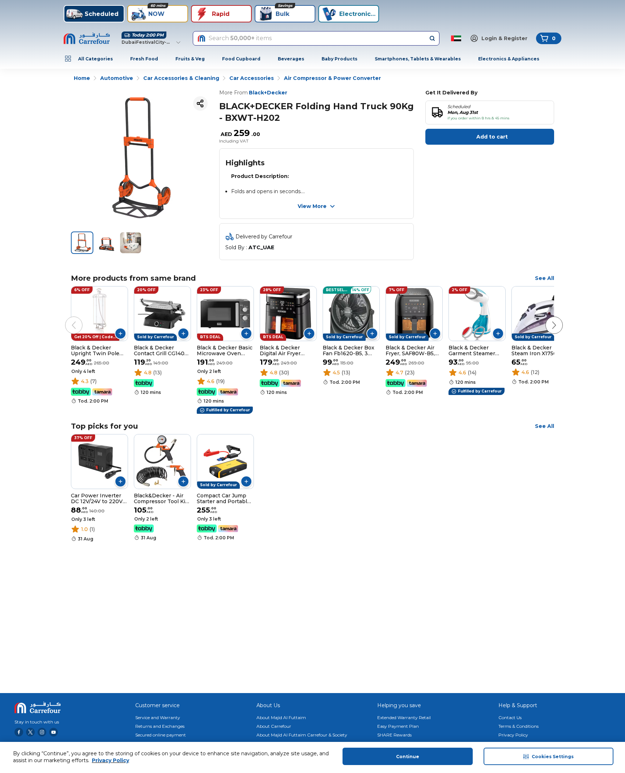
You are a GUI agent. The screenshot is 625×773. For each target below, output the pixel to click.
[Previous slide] (66, 318)
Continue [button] (407, 756)
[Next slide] (546, 318)
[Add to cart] (120, 333)
